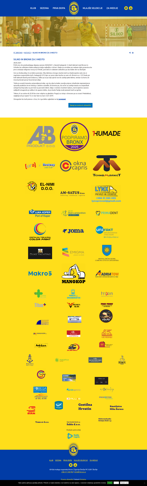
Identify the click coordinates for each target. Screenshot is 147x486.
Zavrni (116, 483)
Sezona (44, 8)
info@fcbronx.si (80, 472)
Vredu (110, 483)
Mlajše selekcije (92, 8)
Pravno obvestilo (67, 479)
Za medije (112, 8)
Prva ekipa (59, 8)
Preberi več (124, 483)
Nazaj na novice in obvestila (80, 105)
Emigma (83, 479)
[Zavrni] (145, 483)
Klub (33, 8)
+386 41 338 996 (67, 472)
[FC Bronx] (74, 8)
